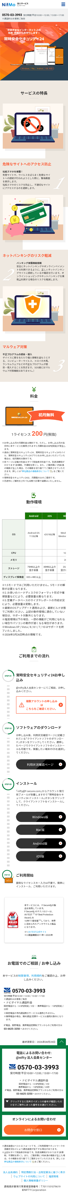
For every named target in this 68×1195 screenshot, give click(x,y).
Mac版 (40, 830)
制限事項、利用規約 (30, 976)
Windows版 (40, 817)
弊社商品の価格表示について (35, 471)
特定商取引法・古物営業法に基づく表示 (43, 1172)
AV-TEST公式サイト (37, 931)
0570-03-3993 (12, 14)
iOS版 (40, 856)
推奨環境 (53, 1176)
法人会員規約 (10, 1172)
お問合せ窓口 (33, 1130)
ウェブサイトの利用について (29, 1176)
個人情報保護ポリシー (36, 1180)
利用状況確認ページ (40, 764)
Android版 (40, 843)
